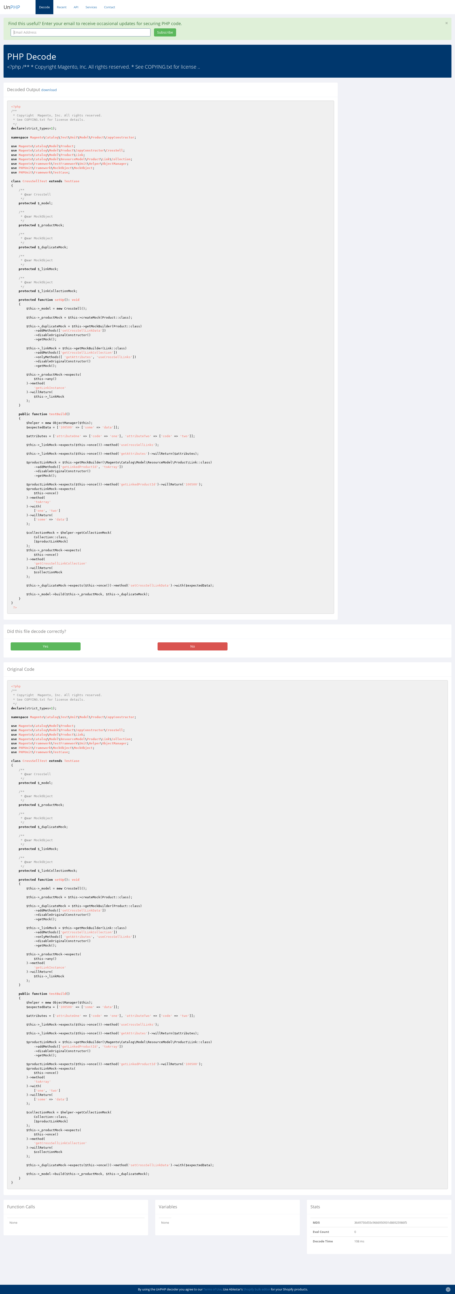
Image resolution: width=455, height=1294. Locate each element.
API (76, 7)
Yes (45, 646)
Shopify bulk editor (256, 1289)
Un (12, 7)
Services (91, 7)
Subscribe (165, 32)
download (49, 90)
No (192, 646)
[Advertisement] (384, 116)
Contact (109, 7)
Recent (62, 7)
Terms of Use (212, 1289)
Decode (44, 7)
